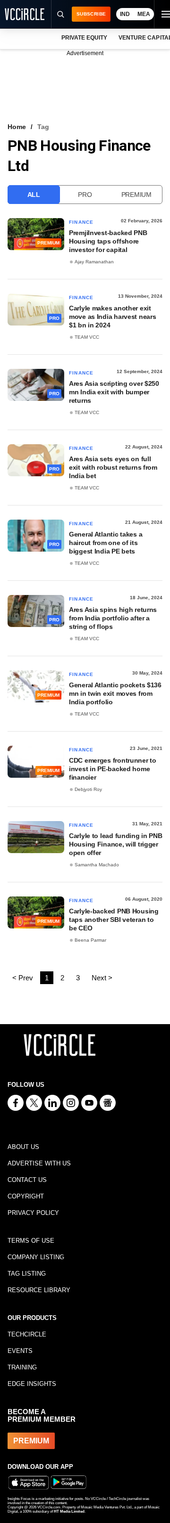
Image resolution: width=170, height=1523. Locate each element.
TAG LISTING (27, 1273)
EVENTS (20, 1350)
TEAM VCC (87, 337)
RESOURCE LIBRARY (39, 1290)
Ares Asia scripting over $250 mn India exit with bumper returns (114, 392)
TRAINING (22, 1367)
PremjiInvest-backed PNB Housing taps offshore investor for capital (108, 241)
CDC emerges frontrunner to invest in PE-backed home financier (112, 769)
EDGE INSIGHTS (32, 1383)
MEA (143, 14)
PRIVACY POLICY (33, 1212)
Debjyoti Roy (88, 789)
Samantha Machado (97, 864)
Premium (136, 194)
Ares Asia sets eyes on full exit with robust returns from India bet (113, 467)
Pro (85, 194)
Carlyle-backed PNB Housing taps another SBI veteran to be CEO (114, 919)
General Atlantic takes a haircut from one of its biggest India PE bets (105, 542)
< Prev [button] (22, 978)
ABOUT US (23, 1146)
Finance (81, 222)
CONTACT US (27, 1179)
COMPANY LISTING (36, 1257)
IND (125, 14)
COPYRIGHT (26, 1196)
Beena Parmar (90, 940)
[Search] (60, 14)
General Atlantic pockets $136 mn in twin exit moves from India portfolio (115, 693)
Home (17, 126)
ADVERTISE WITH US (39, 1163)
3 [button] (78, 978)
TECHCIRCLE (27, 1334)
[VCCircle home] (24, 14)
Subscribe (91, 13)
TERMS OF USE (31, 1240)
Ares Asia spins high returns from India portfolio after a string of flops (113, 618)
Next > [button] (102, 978)
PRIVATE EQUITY (84, 38)
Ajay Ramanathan (94, 261)
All (33, 194)
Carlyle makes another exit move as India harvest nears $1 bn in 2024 (112, 316)
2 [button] (62, 978)
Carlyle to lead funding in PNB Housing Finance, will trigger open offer (115, 844)
